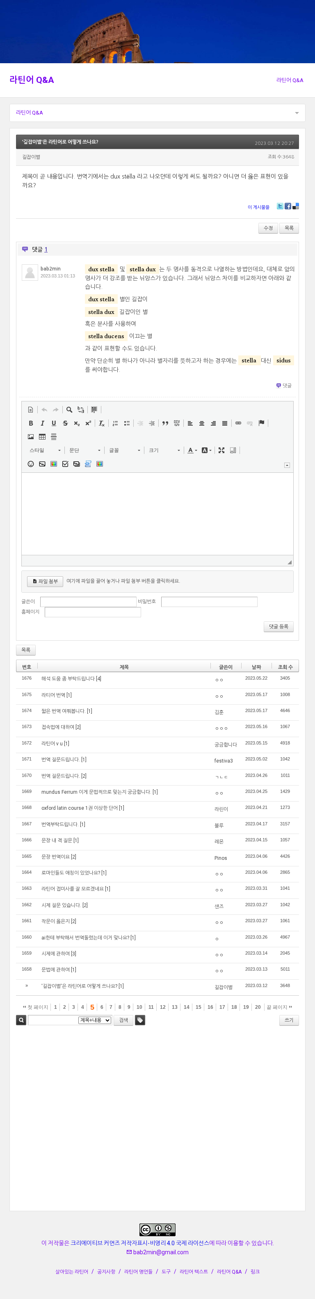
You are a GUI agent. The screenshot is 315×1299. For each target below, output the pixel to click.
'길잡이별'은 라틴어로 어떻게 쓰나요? (60, 142)
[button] (31, 409)
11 (151, 1007)
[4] (98, 679)
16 (210, 1007)
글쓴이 (28, 601)
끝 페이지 (278, 1007)
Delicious (295, 206)
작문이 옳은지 (55, 921)
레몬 (219, 842)
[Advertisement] (157, 1120)
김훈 (219, 712)
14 (186, 1007)
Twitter (280, 206)
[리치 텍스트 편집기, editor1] (157, 514)
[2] (78, 727)
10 (139, 1007)
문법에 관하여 (55, 970)
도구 (166, 1272)
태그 (140, 1020)
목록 (289, 228)
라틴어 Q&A (31, 80)
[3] (73, 954)
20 (258, 1007)
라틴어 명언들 (138, 1272)
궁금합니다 (226, 745)
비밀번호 (147, 601)
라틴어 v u (52, 744)
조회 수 (285, 667)
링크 (255, 1272)
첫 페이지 (37, 1007)
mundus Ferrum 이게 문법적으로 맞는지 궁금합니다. (96, 792)
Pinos (221, 858)
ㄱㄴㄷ (221, 777)
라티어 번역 (53, 695)
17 (222, 1007)
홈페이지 (30, 611)
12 (163, 1007)
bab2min (51, 268)
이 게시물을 (258, 207)
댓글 (287, 385)
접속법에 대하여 (57, 727)
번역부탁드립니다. (60, 824)
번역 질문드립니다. (60, 760)
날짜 (256, 667)
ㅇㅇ (219, 680)
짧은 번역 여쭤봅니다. (63, 711)
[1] (69, 695)
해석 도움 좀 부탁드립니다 (68, 679)
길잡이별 (224, 987)
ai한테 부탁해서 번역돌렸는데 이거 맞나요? (85, 938)
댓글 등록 (278, 626)
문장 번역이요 (55, 857)
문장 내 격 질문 (56, 840)
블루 (219, 826)
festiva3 (224, 761)
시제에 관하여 (55, 954)
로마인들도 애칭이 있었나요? (70, 873)
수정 (268, 228)
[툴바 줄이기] (287, 465)
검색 (21, 1020)
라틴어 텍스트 (194, 1272)
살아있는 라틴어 (71, 1272)
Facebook (288, 206)
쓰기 (289, 1020)
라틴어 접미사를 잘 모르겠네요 (72, 889)
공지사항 (106, 1272)
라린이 (221, 809)
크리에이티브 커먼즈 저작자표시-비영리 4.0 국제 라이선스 (140, 1243)
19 (246, 1007)
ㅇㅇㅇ (221, 728)
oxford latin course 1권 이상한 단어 (79, 808)
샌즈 (219, 907)
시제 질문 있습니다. (61, 905)
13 (175, 1007)
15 (198, 1007)
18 (234, 1007)
